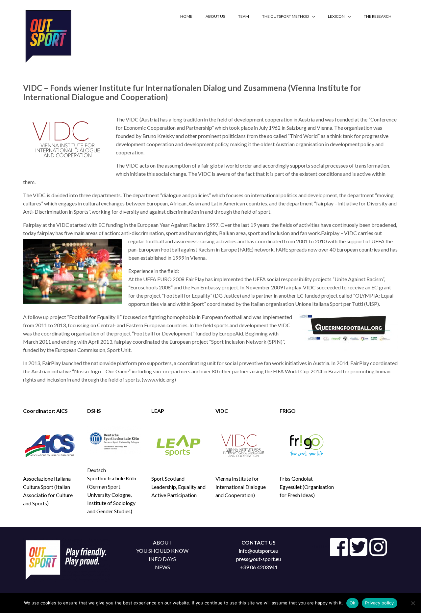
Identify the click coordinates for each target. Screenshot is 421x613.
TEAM (243, 16)
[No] (412, 603)
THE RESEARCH (377, 16)
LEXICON (336, 16)
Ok (353, 602)
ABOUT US (215, 16)
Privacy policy (379, 602)
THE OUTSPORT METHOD (285, 16)
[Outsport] (47, 34)
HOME (186, 16)
